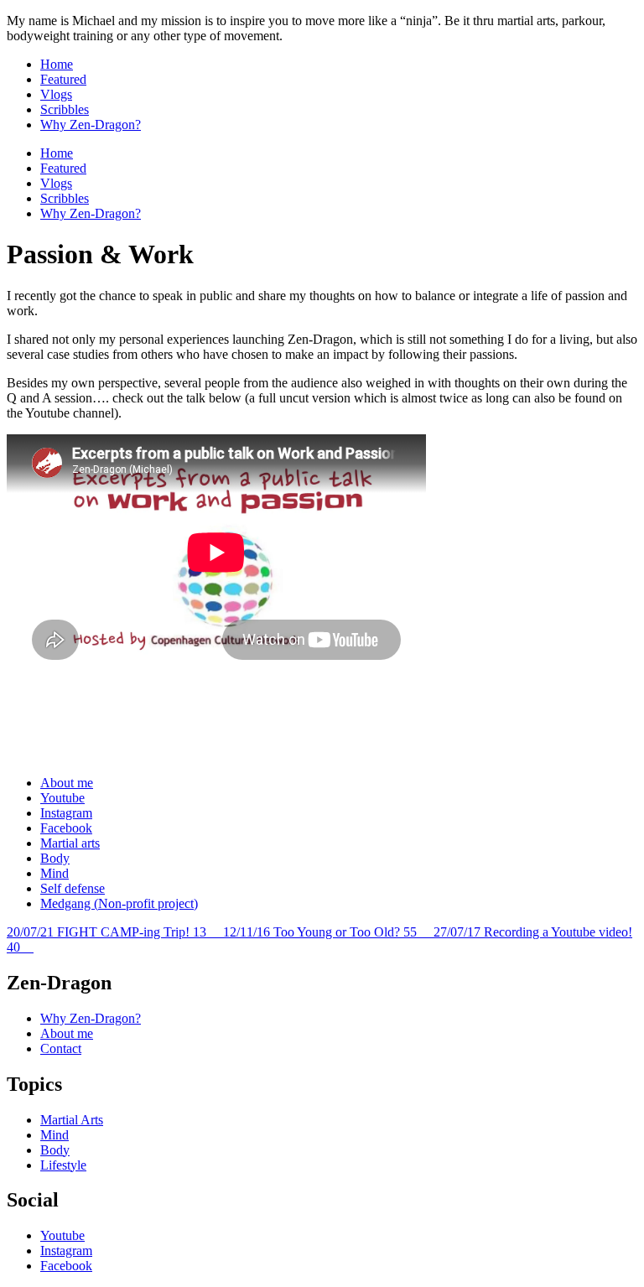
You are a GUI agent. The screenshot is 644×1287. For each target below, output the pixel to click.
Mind (54, 873)
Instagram (66, 813)
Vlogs (56, 94)
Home (56, 64)
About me (66, 783)
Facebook (66, 828)
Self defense (72, 888)
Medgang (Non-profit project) (119, 903)
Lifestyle (63, 1165)
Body (55, 858)
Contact (60, 1048)
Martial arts (70, 843)
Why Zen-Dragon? (90, 124)
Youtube (62, 798)
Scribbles (64, 109)
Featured (63, 79)
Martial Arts (71, 1120)
